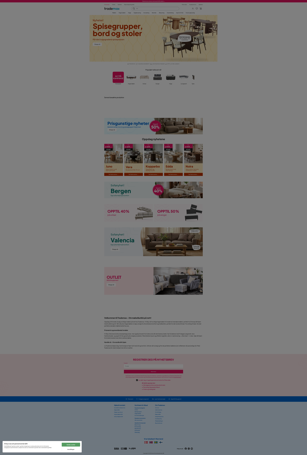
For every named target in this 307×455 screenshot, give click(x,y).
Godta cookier (71, 444)
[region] (42, 446)
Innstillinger (70, 449)
